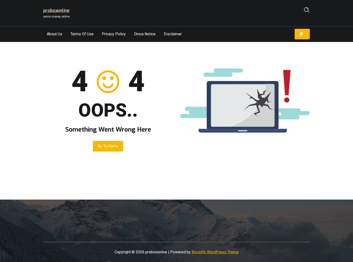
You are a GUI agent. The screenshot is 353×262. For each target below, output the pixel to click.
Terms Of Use (82, 34)
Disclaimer (173, 34)
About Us (54, 34)
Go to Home (108, 146)
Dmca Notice (145, 34)
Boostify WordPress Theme (215, 252)
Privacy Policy (114, 34)
